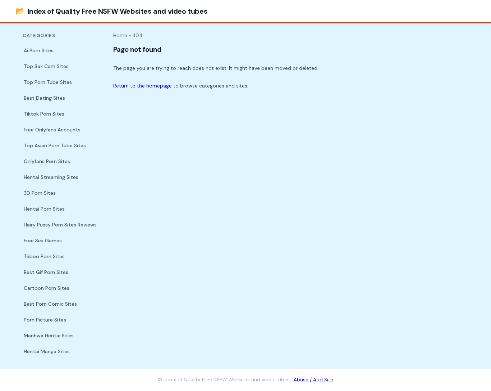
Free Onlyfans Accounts (52, 129)
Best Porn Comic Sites (50, 304)
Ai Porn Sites (39, 50)
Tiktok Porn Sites (44, 114)
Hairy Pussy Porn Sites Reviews (60, 224)
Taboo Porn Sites (44, 256)
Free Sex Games (43, 240)
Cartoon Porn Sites (46, 288)
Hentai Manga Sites (47, 351)
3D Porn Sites (40, 193)
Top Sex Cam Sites (46, 66)
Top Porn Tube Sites (48, 82)
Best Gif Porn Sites (46, 272)
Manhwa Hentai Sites (49, 335)
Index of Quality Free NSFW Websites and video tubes (111, 11)
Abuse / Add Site (313, 380)
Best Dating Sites (44, 98)
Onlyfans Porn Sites (47, 161)
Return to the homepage (142, 85)
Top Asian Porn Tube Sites (55, 145)
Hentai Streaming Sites (51, 177)
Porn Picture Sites (45, 319)
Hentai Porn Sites (44, 209)
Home (120, 35)
